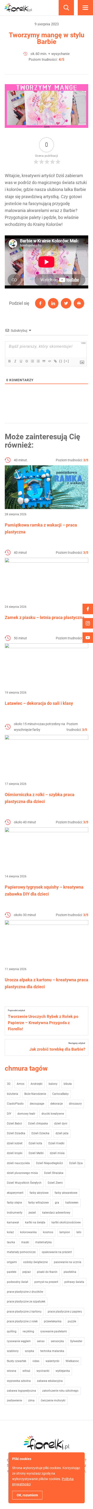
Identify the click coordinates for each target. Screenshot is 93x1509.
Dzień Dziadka (16, 1133)
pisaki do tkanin (47, 1272)
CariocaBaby (60, 1094)
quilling (11, 1331)
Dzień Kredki (56, 1143)
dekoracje (56, 1103)
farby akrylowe (39, 1192)
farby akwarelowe (66, 1192)
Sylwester (76, 1341)
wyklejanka (63, 1371)
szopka (29, 1351)
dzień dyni (60, 1123)
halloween (71, 1202)
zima (31, 1400)
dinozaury (75, 1103)
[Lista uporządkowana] (32, 361)
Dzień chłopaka (38, 1123)
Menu (85, 7)
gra (57, 1202)
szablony (13, 1351)
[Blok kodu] (49, 361)
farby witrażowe (38, 1202)
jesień (32, 1212)
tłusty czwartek (16, 1361)
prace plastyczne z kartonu (24, 1311)
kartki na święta (35, 1222)
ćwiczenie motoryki (53, 1400)
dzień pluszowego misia (22, 1173)
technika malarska (52, 1351)
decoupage (37, 1103)
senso (41, 1341)
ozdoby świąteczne (35, 1262)
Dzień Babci (14, 1123)
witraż (26, 1371)
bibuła (68, 1084)
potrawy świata (74, 1282)
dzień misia (57, 1153)
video (35, 1361)
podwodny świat (17, 1282)
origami (12, 1262)
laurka (11, 1242)
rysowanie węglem (19, 1341)
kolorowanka (28, 1232)
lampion (64, 1232)
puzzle (72, 1321)
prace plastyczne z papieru (65, 1311)
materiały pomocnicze (21, 1252)
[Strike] (26, 361)
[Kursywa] (15, 361)
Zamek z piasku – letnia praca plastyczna (44, 617)
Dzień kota (35, 1143)
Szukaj (66, 7)
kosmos (48, 1232)
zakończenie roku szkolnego (60, 1390)
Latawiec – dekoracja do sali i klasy (39, 703)
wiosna (11, 1371)
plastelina (70, 1272)
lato (78, 1232)
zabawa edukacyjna (50, 1381)
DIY (9, 1113)
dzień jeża (62, 1133)
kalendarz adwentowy (56, 1212)
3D (8, 1084)
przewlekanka (53, 1321)
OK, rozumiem (27, 1495)
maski (25, 1242)
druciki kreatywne (52, 1113)
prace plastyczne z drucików (25, 1291)
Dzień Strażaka (53, 1173)
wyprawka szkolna (19, 1381)
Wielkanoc (72, 1361)
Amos (20, 1084)
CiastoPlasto (15, 1103)
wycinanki (42, 1371)
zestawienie (14, 1400)
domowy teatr (26, 1113)
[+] (66, 361)
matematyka (43, 1242)
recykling (28, 1331)
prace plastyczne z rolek (22, 1321)
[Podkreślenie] (21, 361)
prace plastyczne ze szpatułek (26, 1301)
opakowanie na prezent (57, 1252)
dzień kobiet (14, 1143)
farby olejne (14, 1202)
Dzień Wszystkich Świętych (24, 1182)
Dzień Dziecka (40, 1133)
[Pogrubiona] (9, 361)
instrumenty (14, 1212)
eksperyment (15, 1192)
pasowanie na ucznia (67, 1262)
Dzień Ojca (76, 1163)
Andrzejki (36, 1084)
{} (60, 361)
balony (53, 1084)
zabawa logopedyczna (21, 1390)
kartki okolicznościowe (66, 1222)
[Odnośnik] (55, 361)
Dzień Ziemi (55, 1182)
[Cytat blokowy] (43, 361)
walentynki (52, 1361)
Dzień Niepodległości (49, 1163)
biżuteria (12, 1094)
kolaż (10, 1232)
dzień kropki (14, 1153)
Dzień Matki (36, 1153)
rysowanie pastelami (53, 1331)
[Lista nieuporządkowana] (38, 361)
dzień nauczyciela (18, 1163)
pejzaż (26, 1272)
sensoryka (57, 1341)
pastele (11, 1272)
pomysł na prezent (46, 1282)
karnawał (13, 1222)
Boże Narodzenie (35, 1094)
